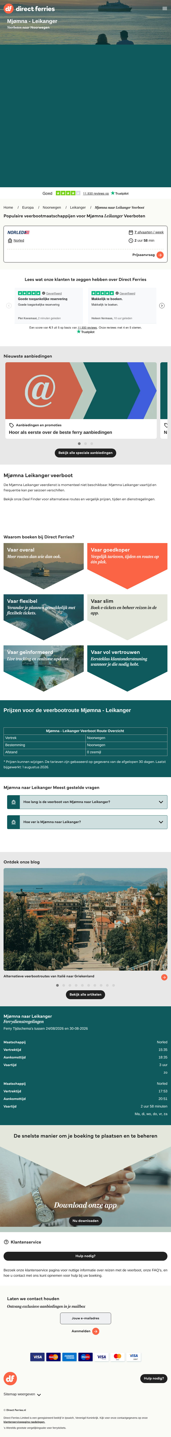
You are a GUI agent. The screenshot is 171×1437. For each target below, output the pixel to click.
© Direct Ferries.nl (15, 1410)
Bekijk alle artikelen (85, 994)
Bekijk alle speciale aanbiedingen (85, 453)
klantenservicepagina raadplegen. (24, 1422)
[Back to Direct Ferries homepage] (29, 9)
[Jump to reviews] (85, 193)
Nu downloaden (86, 1221)
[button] (87, 802)
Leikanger (78, 208)
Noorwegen (52, 208)
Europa (28, 208)
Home (8, 208)
